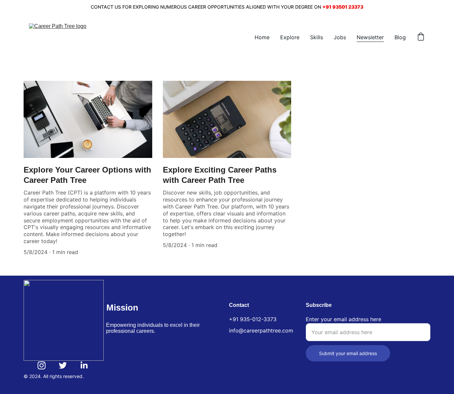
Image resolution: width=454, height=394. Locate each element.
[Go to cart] (420, 37)
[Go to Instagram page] (42, 365)
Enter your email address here (343, 319)
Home (262, 37)
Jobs (340, 37)
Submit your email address (348, 353)
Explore (289, 37)
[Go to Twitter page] (63, 365)
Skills (316, 37)
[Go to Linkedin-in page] (84, 365)
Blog (400, 37)
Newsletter (370, 37)
